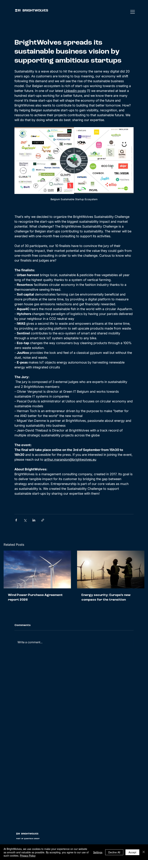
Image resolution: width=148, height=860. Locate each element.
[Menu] (132, 11)
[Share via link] (42, 520)
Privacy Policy (28, 855)
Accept (132, 852)
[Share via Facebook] (16, 520)
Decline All (114, 852)
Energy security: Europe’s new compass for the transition (105, 597)
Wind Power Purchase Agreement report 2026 (35, 597)
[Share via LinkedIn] (34, 520)
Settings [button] (97, 852)
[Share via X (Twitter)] (25, 520)
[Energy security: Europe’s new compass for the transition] (110, 569)
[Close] (144, 852)
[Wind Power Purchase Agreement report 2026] (37, 569)
